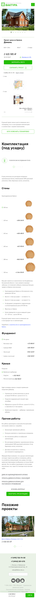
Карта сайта (24, 591)
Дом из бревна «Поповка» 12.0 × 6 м (12, 539)
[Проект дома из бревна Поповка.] (18, 526)
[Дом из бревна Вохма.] (5, 112)
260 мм (6, 246)
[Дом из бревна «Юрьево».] (28, 112)
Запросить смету (18, 62)
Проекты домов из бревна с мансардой (16, 478)
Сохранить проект (16, 68)
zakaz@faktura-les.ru (18, 570)
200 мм (6, 207)
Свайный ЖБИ (8, 347)
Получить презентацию (18, 494)
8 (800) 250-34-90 (9, 72)
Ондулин (6, 375)
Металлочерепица (9, 379)
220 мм (6, 220)
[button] (11, 32)
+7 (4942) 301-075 (18, 561)
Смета (30, 595)
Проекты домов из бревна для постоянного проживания (13, 483)
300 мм (6, 272)
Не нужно (6, 339)
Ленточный (7, 352)
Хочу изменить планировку (18, 131)
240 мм (6, 233)
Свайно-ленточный (9, 356)
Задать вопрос (20, 72)
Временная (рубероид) (10, 372)
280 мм (6, 259)
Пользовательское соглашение (15, 589)
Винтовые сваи (8, 343)
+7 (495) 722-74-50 (18, 558)
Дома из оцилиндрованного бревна (15, 475)
